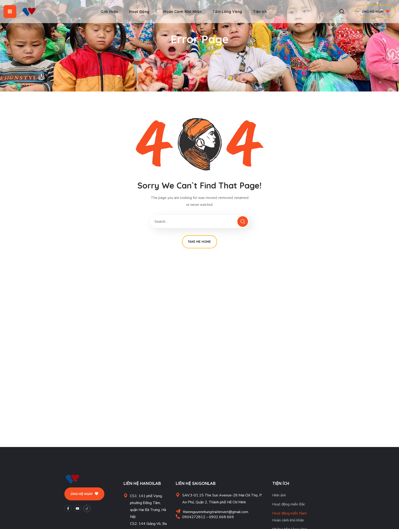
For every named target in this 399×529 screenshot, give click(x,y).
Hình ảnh (279, 495)
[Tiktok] (87, 508)
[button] (341, 11)
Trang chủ (187, 54)
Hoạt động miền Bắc (288, 504)
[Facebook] (68, 508)
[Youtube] (77, 508)
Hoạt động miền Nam (289, 513)
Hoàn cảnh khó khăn (288, 520)
